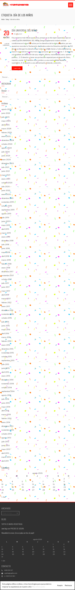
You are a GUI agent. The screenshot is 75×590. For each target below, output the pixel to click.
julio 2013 (5, 441)
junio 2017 (5, 287)
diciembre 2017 (7, 271)
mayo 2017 (5, 291)
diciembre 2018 (7, 241)
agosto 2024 (6, 148)
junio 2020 (5, 190)
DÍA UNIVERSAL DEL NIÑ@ (24, 30)
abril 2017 (5, 295)
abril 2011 (5, 461)
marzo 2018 (6, 260)
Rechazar (68, 585)
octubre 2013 (6, 434)
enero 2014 (5, 422)
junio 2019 (5, 221)
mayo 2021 (5, 175)
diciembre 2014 (7, 380)
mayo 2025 (6, 121)
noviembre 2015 (7, 353)
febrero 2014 (6, 418)
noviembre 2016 (7, 314)
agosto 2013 (6, 438)
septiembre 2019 (7, 210)
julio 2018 (5, 244)
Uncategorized (17, 34)
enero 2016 (5, 345)
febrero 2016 (6, 341)
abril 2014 (5, 411)
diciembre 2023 (7, 163)
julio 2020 (5, 186)
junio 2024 (5, 156)
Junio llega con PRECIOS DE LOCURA (12, 528)
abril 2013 (5, 453)
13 (33, 484)
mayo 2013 (5, 449)
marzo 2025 (6, 128)
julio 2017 (5, 283)
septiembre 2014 (7, 391)
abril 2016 (5, 333)
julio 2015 (5, 364)
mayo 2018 (5, 252)
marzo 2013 (6, 457)
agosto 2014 (6, 395)
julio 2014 (5, 399)
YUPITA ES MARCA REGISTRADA (11, 524)
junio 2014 (5, 403)
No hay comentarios (6, 44)
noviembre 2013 (7, 430)
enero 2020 (6, 194)
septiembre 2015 (7, 360)
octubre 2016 (6, 318)
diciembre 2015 (7, 349)
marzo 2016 (6, 337)
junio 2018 (5, 248)
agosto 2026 (6, 109)
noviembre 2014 (7, 384)
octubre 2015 (6, 356)
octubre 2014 (6, 387)
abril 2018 (5, 256)
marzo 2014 (6, 414)
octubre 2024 (6, 144)
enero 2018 (5, 268)
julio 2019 (5, 217)
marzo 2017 (6, 298)
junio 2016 (5, 326)
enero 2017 (5, 306)
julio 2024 (5, 152)
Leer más (17, 68)
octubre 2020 (6, 183)
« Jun (3, 497)
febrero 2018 (6, 264)
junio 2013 (5, 445)
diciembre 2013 (7, 426)
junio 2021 (5, 171)
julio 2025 (5, 117)
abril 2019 (5, 229)
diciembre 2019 (7, 198)
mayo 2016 (5, 329)
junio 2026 (5, 113)
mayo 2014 (5, 407)
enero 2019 (5, 237)
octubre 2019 (6, 206)
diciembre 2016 (7, 310)
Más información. (38, 587)
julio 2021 (5, 167)
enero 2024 (6, 159)
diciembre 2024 (7, 140)
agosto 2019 (6, 214)
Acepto (60, 585)
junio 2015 (5, 368)
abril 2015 (5, 372)
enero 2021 (5, 179)
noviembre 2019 (7, 202)
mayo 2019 (5, 225)
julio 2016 (5, 322)
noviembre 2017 (7, 275)
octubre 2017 (6, 279)
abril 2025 (5, 125)
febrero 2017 (6, 302)
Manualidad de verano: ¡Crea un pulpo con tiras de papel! (17, 533)
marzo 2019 (6, 233)
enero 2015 (5, 376)
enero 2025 (6, 136)
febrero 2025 (6, 132)
